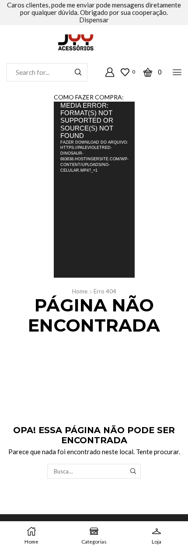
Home (79, 291)
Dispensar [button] (94, 20)
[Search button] (78, 72)
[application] (94, 189)
